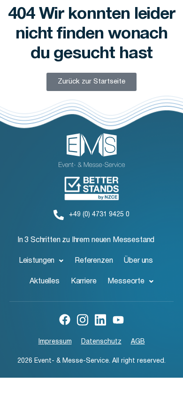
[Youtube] (118, 319)
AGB (138, 342)
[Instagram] (82, 319)
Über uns (138, 261)
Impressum (55, 342)
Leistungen (36, 261)
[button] (41, 261)
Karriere (84, 281)
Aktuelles (45, 281)
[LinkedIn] (100, 319)
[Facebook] (64, 319)
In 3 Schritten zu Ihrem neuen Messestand (86, 240)
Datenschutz (101, 342)
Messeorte (126, 281)
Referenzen (94, 261)
